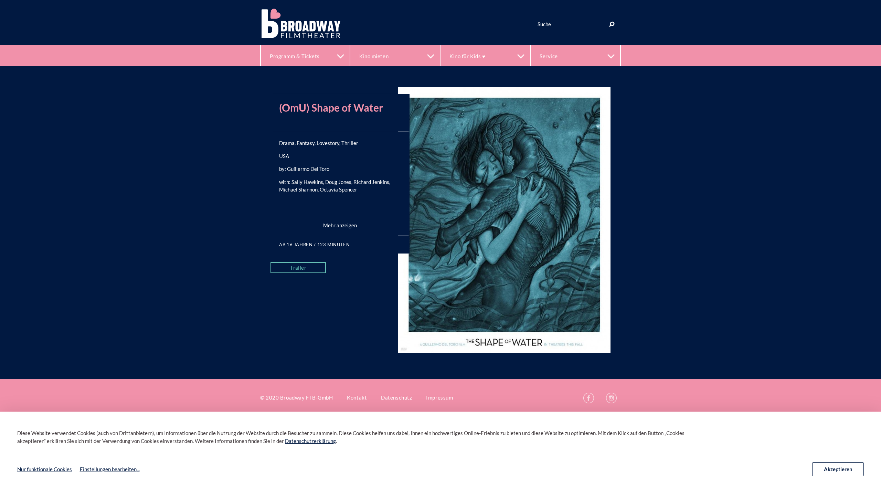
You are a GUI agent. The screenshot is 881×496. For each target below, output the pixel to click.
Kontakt (357, 397)
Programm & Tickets (295, 56)
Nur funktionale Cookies (44, 469)
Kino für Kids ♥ (467, 56)
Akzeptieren (838, 469)
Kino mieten (374, 56)
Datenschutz (396, 397)
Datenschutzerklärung (310, 441)
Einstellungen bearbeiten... (110, 469)
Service (549, 56)
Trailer (298, 268)
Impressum (439, 397)
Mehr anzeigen (340, 225)
